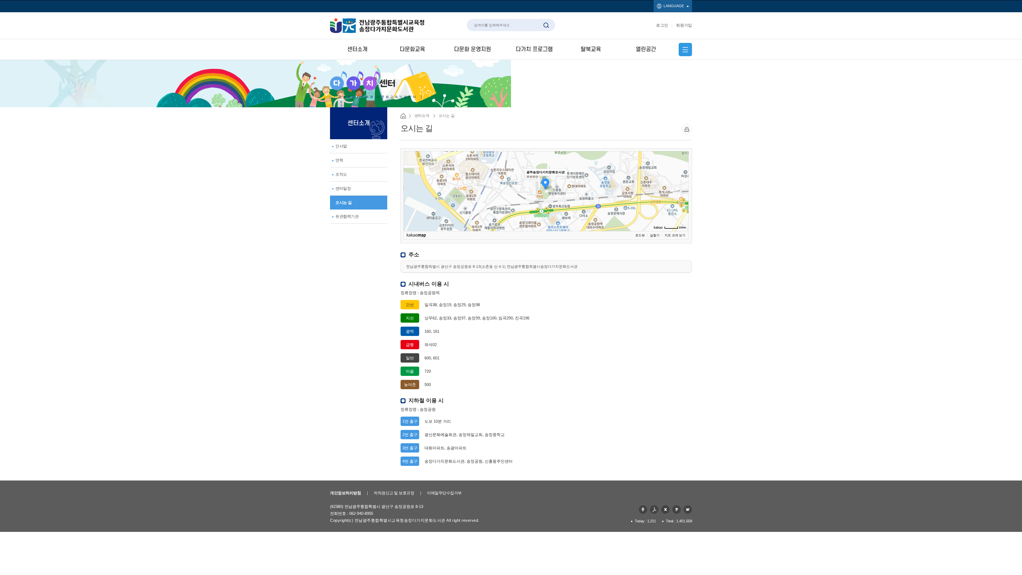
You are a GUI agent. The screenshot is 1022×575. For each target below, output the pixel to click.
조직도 (341, 174)
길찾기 (655, 235)
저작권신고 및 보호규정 (394, 493)
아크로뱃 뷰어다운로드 (654, 509)
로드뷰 (640, 235)
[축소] (681, 190)
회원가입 (684, 25)
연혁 (339, 160)
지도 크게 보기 (675, 235)
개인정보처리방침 (345, 493)
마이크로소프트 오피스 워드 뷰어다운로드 (687, 509)
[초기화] (681, 200)
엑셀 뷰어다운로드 (665, 509)
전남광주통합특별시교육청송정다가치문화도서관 (377, 25)
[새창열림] (687, 129)
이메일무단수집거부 (444, 493)
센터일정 (343, 188)
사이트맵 (685, 49)
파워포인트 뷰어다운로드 (676, 509)
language (674, 6)
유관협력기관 (346, 216)
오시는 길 (343, 202)
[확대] (681, 181)
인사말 (341, 146)
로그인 (662, 25)
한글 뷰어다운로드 (643, 509)
